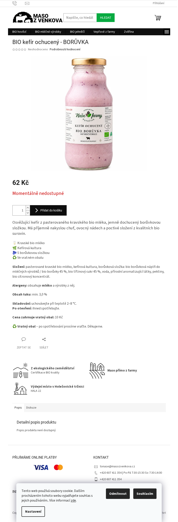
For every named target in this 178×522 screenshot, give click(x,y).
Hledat (105, 17)
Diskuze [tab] (31, 407)
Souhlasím (145, 493)
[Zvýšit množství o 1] (28, 207)
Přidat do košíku (51, 210)
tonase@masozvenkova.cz (117, 466)
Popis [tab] (18, 407)
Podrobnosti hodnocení (65, 49)
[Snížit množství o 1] (28, 212)
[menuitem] (19, 31)
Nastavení (33, 511)
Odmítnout (118, 493)
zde (73, 500)
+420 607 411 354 (111, 479)
